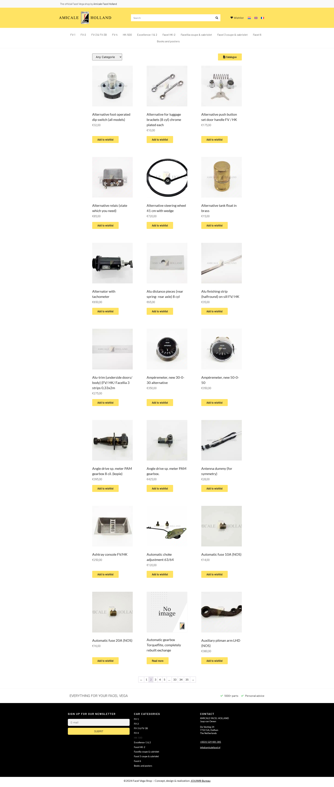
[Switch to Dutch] (249, 18)
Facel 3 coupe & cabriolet (232, 34)
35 (187, 679)
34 (180, 679)
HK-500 (127, 34)
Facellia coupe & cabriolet (196, 34)
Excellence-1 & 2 (147, 34)
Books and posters (168, 41)
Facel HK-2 (169, 34)
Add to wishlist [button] (105, 139)
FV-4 (115, 34)
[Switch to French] (262, 18)
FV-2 (83, 34)
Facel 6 (257, 34)
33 (174, 679)
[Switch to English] (256, 18)
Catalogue (231, 57)
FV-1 (72, 34)
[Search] (216, 17)
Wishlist (239, 17)
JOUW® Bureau (200, 780)
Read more (157, 661)
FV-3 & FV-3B (99, 34)
